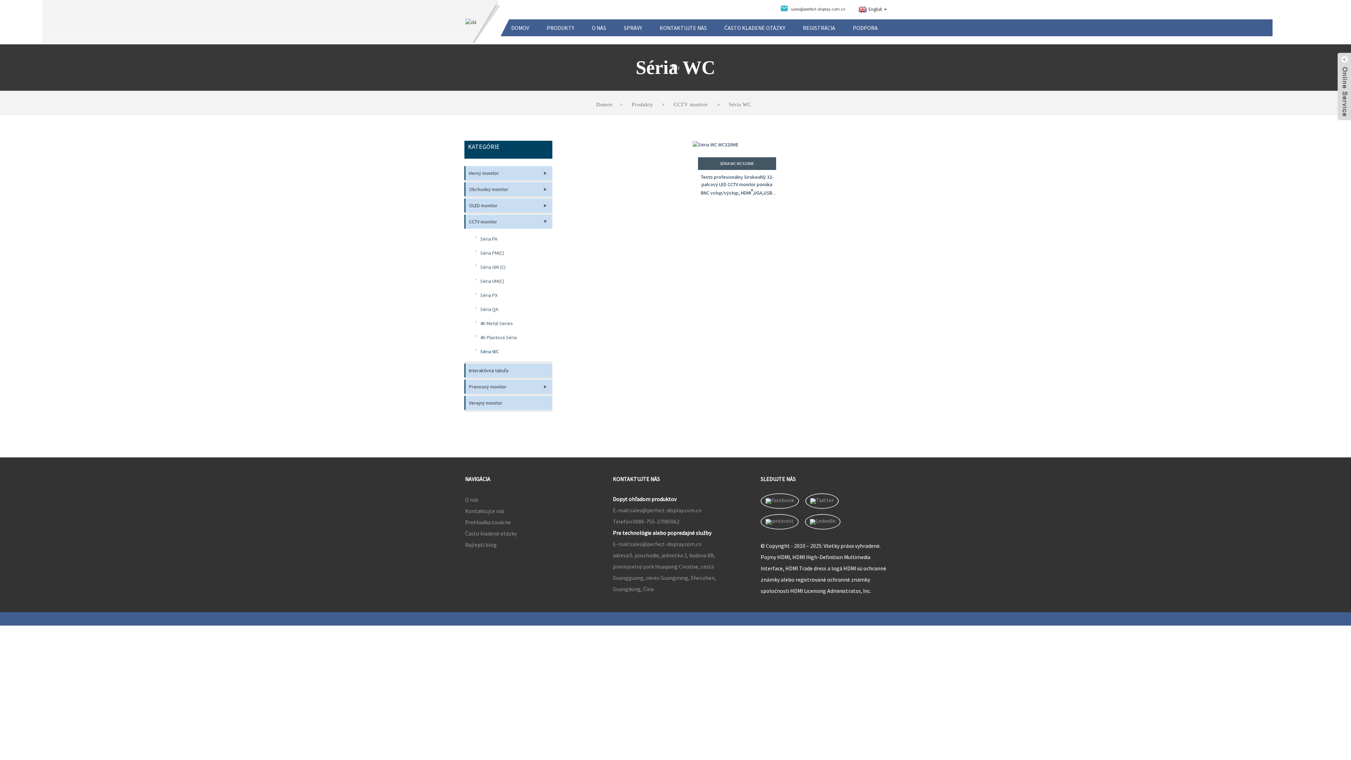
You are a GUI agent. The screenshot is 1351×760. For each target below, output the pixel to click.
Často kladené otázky (754, 27)
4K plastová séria (498, 337)
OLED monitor (483, 205)
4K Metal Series (496, 323)
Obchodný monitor (488, 189)
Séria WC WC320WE (737, 163)
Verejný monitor (485, 403)
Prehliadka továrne (488, 522)
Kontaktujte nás (683, 27)
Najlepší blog (481, 544)
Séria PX (488, 295)
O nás (599, 27)
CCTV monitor (691, 104)
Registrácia (819, 27)
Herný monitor (484, 173)
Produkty (560, 27)
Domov (520, 27)
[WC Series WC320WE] (737, 144)
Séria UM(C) (492, 281)
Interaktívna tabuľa (488, 370)
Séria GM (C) (493, 267)
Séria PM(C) (492, 253)
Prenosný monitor (488, 387)
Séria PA (488, 239)
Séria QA (489, 309)
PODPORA (865, 27)
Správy (633, 27)
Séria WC (740, 104)
